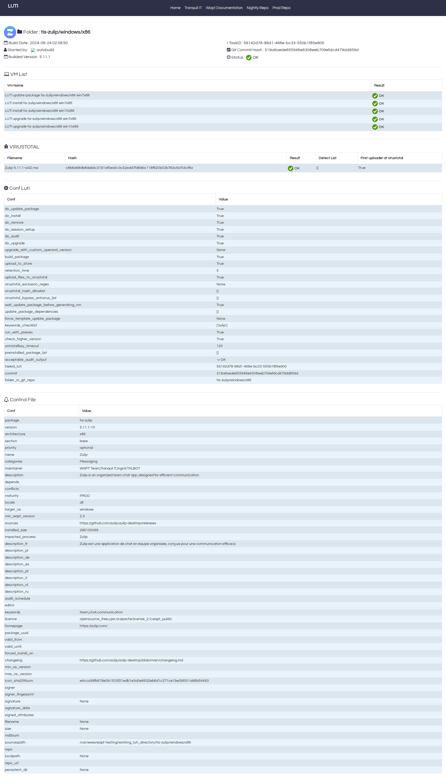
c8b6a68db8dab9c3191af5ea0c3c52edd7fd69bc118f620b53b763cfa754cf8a (129, 168)
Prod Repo (281, 8)
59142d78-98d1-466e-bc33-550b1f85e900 (284, 43)
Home (175, 8)
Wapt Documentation (224, 8)
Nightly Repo (257, 8)
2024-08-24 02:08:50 (49, 43)
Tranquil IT (193, 8)
